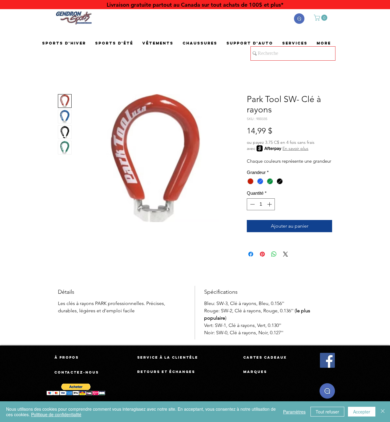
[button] (299, 18)
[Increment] (270, 204)
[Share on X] (285, 254)
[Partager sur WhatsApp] (274, 254)
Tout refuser (327, 412)
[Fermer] (382, 411)
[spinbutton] (261, 204)
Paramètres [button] (294, 412)
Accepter (361, 412)
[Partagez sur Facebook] (250, 254)
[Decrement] (252, 204)
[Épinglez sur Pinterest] (262, 254)
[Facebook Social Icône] (327, 360)
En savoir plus (295, 148)
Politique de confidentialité (56, 414)
